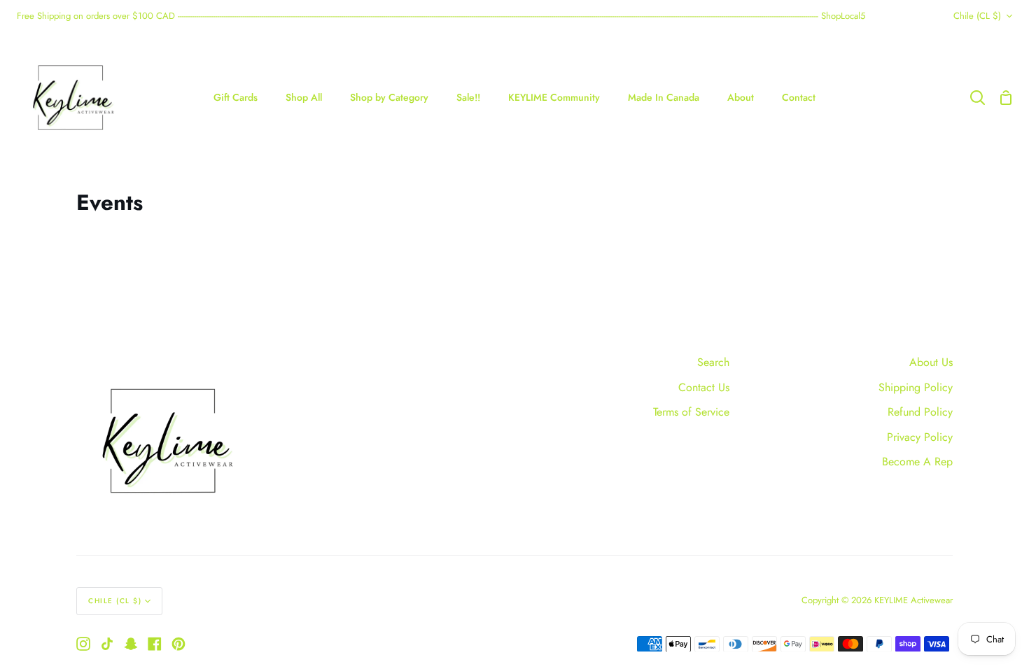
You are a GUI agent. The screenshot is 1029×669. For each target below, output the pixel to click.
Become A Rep (917, 461)
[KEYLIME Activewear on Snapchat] (131, 644)
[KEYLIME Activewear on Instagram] (83, 644)
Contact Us (703, 387)
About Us (931, 362)
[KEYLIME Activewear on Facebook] (155, 644)
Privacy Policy (920, 437)
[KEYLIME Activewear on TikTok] (107, 644)
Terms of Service (691, 412)
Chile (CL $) (977, 15)
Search (713, 362)
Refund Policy (920, 412)
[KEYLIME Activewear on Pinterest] (179, 644)
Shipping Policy (915, 387)
